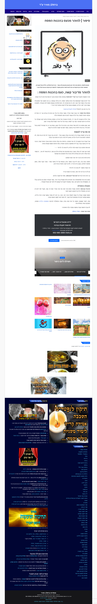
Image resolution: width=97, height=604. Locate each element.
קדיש (52, 11)
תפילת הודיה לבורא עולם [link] (25, 442)
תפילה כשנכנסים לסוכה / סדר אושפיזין (81, 337)
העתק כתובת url (54, 240)
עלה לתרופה (84, 525)
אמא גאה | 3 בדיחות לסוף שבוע (16, 46)
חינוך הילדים (44, 479)
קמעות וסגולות (83, 542)
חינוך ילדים (84, 482)
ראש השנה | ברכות (41, 548)
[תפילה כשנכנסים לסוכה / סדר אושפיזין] (81, 327)
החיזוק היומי (84, 469)
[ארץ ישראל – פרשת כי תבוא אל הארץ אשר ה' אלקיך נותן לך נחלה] (27, 73)
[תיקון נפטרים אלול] (27, 93)
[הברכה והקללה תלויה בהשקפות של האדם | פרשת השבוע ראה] (27, 99)
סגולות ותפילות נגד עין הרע (23, 559)
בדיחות (25, 11)
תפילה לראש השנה (33, 550)
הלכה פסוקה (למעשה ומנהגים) (79, 476)
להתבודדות (11, 474)
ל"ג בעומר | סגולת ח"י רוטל (39, 538)
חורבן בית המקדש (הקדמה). (45, 284)
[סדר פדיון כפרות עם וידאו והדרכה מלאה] (43, 323)
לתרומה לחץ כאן (43, 598)
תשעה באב (84, 578)
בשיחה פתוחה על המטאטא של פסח (82, 294)
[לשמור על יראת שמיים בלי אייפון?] (27, 105)
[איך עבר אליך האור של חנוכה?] (62, 323)
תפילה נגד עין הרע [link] (20, 556)
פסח (82, 16)
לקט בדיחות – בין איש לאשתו (16, 53)
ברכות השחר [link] (16, 435)
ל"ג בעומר (84, 494)
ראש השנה (84, 544)
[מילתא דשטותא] (27, 42)
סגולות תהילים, (31, 581)
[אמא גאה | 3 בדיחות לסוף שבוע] (27, 48)
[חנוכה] (81, 301)
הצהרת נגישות (48, 599)
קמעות (24, 579)
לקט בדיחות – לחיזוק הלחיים (16, 59)
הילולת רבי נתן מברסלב (81, 474)
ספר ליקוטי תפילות (82, 513)
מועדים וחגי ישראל (82, 496)
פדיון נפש (18, 11)
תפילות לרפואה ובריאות (81, 573)
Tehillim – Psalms (82, 454)
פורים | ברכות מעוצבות (40, 543)
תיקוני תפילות (83, 560)
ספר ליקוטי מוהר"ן (82, 509)
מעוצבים (28, 548)
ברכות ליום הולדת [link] (18, 501)
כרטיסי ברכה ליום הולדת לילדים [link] (35, 505)
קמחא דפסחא (56, 230)
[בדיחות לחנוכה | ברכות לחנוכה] (27, 35)
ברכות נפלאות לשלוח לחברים (29, 471)
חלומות (85, 485)
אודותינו (36, 601)
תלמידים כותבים (83, 562)
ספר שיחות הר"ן (83, 520)
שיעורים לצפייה (80, 11)
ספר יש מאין (84, 507)
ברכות (30, 11)
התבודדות (84, 478)
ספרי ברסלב (84, 522)
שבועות (85, 549)
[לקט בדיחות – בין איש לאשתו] (27, 55)
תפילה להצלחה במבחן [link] (34, 576)
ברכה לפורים (49, 316)
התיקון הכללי (45, 11)
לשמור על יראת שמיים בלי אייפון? (15, 103)
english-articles (83, 452)
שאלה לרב (36, 11)
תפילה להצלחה (83, 567)
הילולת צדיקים (83, 471)
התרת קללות (34, 556)
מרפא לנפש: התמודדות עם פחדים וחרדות (76, 498)
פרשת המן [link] (28, 424)
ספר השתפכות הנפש (82, 505)
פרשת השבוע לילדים (82, 536)
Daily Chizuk (83, 449)
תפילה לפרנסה (44, 424)
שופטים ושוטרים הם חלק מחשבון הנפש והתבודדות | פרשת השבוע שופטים (15, 86)
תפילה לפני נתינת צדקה (17, 133)
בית (88, 11)
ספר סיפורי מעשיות (82, 518)
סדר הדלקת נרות (30, 534)
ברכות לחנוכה (43, 534)
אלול (86, 456)
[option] (62, 262)
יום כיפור (62, 257)
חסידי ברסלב (76, 211)
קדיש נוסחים (84, 540)
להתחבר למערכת (84, 346)
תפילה (85, 564)
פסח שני (69, 294)
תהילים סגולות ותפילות (81, 555)
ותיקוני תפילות (23, 581)
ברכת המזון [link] (43, 429)
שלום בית (85, 553)
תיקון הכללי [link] (43, 438)
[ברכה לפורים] (43, 306)
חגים (85, 16)
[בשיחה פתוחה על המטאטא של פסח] (81, 288)
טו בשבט (85, 489)
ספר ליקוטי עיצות (83, 511)
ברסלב (85, 465)
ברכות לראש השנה (82, 463)
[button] (19, 155)
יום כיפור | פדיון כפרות (40, 536)
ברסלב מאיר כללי (82, 467)
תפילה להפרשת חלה (23, 568)
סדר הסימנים (43, 550)
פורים (86, 529)
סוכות (86, 500)
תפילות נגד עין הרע (82, 575)
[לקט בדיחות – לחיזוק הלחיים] (27, 61)
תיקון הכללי (84, 558)
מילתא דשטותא (19, 40)
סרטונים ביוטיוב (35, 494)
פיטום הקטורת (22, 566)
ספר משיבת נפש (83, 516)
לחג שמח (37, 545)
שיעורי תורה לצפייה (82, 551)
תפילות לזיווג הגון (19, 427)
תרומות (12, 11)
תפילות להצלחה (18, 585)
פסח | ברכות (43, 545)
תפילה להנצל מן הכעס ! (69, 109)
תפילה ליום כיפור (62, 261)
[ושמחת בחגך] (62, 300)
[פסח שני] (62, 288)
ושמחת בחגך (68, 305)
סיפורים (85, 502)
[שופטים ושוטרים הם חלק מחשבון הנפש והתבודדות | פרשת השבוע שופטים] (27, 86)
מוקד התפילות (60, 11)
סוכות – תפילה (42, 541)
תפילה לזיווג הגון (83, 569)
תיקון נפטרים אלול (18, 90)
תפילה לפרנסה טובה (82, 571)
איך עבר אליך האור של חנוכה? (64, 329)
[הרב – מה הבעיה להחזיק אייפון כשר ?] (27, 79)
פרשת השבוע (70, 11)
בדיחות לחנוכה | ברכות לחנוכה (16, 33)
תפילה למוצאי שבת (41, 570)
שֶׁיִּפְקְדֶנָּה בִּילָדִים (44, 201)
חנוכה (88, 307)
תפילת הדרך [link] (43, 433)
